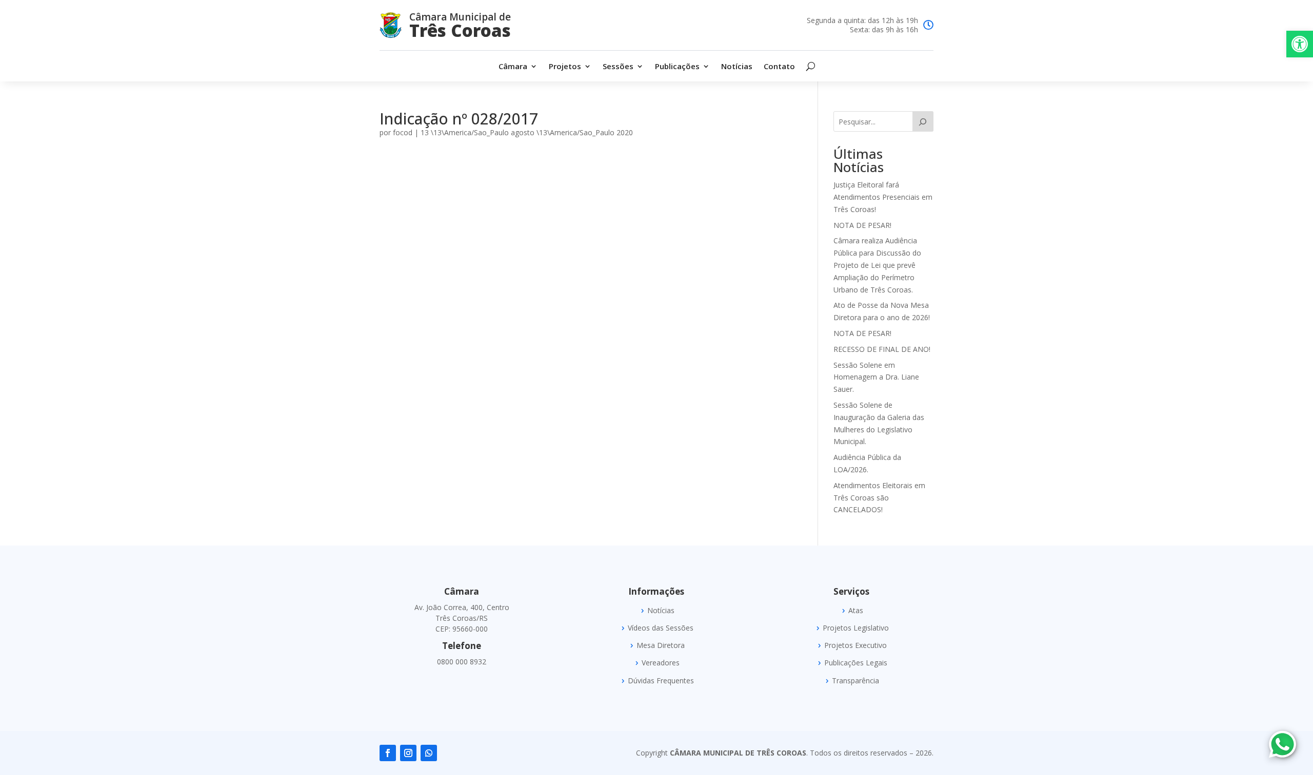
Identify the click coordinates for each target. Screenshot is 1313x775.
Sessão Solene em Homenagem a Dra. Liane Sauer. (876, 377)
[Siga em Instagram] (408, 753)
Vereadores (661, 662)
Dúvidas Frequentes (661, 680)
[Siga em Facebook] (388, 753)
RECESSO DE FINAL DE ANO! (881, 349)
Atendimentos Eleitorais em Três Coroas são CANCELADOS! (879, 497)
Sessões (618, 66)
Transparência (855, 680)
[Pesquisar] (922, 121)
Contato (779, 66)
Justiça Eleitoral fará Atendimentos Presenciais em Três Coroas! (882, 197)
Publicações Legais (855, 662)
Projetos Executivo (855, 645)
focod (402, 132)
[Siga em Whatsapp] (429, 753)
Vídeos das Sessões (660, 628)
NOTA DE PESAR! (862, 225)
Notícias (736, 66)
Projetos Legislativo (856, 628)
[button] (1299, 44)
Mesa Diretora (660, 645)
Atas (855, 610)
